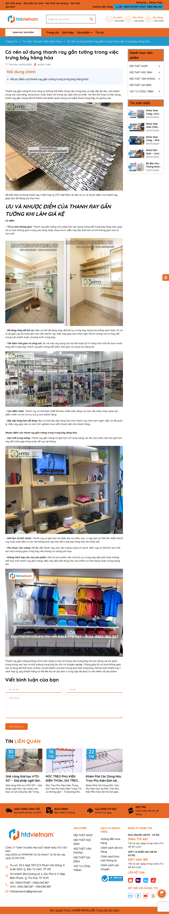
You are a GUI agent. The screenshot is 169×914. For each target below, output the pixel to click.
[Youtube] (145, 895)
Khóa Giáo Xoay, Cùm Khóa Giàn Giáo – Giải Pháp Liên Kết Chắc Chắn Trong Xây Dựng (154, 112)
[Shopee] (130, 880)
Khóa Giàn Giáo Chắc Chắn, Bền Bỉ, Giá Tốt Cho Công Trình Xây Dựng (153, 125)
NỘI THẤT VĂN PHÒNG (142, 78)
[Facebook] (138, 895)
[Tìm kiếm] (91, 19)
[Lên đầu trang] (162, 884)
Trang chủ (52, 32)
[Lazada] (138, 880)
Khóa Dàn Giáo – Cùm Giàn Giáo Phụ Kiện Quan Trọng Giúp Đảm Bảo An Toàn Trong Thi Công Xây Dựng (154, 152)
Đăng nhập (155, 2)
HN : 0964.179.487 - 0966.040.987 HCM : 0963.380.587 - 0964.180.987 (30, 884)
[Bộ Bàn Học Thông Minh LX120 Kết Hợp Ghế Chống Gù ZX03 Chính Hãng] (137, 167)
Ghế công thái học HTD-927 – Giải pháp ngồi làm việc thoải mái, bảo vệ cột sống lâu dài (24, 779)
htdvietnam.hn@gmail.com (26, 891)
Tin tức (99, 32)
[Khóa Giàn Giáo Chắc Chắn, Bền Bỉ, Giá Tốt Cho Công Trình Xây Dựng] (137, 127)
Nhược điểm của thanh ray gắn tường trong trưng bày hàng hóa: (49, 79)
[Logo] (23, 18)
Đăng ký (141, 2)
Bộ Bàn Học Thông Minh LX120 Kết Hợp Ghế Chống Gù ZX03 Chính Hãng (153, 165)
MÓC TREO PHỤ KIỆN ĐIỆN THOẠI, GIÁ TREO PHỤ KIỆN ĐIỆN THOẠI (62, 779)
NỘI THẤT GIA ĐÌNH (140, 85)
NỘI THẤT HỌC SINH (141, 72)
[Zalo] (130, 895)
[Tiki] (145, 880)
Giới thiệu (68, 32)
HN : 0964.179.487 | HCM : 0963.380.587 (140, 6)
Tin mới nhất (140, 103)
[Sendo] (153, 880)
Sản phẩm (83, 32)
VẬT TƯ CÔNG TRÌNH (141, 91)
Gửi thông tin (16, 726)
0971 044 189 (138, 859)
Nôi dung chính (21, 71)
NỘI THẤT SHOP (139, 66)
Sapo (116, 910)
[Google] (153, 895)
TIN (23, 741)
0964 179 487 (138, 839)
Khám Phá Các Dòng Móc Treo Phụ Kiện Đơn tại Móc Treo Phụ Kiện (103, 779)
